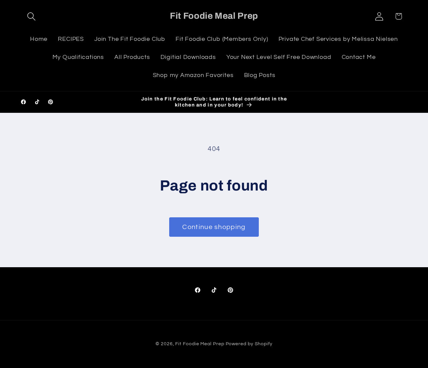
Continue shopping (213, 227)
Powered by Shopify (249, 343)
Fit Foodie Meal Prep (199, 343)
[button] (31, 16)
